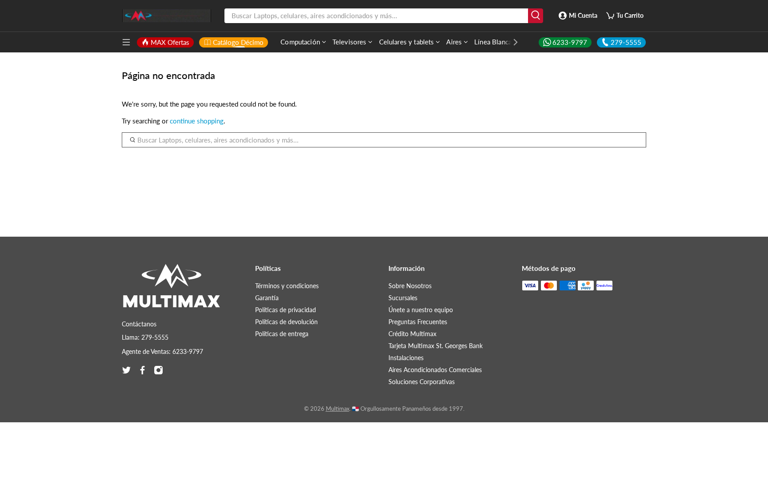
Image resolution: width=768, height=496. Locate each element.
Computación (300, 42)
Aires (454, 42)
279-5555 (626, 42)
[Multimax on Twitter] (126, 370)
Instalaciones (406, 357)
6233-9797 (569, 42)
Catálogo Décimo (238, 42)
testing (166, 16)
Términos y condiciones (287, 286)
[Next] (511, 42)
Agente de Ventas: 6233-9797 (162, 351)
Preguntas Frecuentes (417, 321)
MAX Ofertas (170, 42)
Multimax (337, 408)
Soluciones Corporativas (421, 381)
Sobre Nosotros (410, 286)
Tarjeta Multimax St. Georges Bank (435, 345)
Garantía (267, 298)
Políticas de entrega (281, 333)
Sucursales (402, 298)
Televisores (349, 42)
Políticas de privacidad (285, 309)
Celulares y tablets (406, 42)
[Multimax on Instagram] (158, 370)
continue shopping (197, 121)
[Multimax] (171, 290)
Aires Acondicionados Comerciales (435, 369)
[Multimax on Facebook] (142, 370)
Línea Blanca (493, 42)
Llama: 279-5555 (145, 337)
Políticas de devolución (286, 321)
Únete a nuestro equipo (420, 309)
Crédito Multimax (412, 333)
